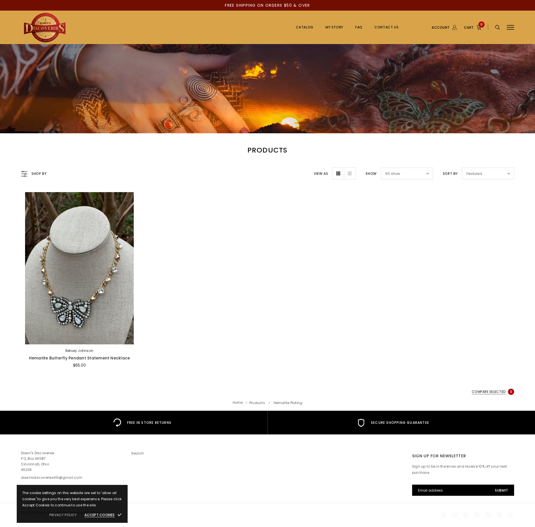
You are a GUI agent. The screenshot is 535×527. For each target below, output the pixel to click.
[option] (142, 422)
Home (238, 402)
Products (257, 402)
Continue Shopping (475, 82)
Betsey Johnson (79, 350)
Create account (438, 66)
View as (321, 173)
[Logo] (64, 27)
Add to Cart (79, 338)
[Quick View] (29, 211)
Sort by (450, 173)
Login (428, 57)
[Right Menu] (510, 27)
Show (371, 173)
